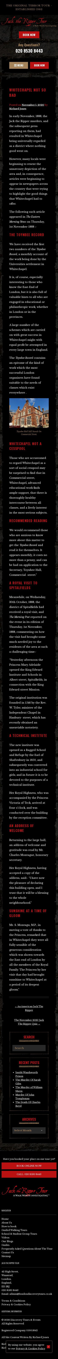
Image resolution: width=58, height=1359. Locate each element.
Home (5, 1219)
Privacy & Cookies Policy (16, 1304)
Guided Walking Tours (14, 1230)
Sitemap (6, 1256)
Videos (5, 1237)
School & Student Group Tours (19, 1233)
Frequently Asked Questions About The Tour (27, 1248)
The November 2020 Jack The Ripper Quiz (29, 1022)
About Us (7, 1222)
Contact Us (8, 1252)
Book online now (29, 1165)
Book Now (29, 35)
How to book (9, 1226)
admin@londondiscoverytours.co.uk (30, 1294)
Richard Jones (17, 108)
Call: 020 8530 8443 (29, 1174)
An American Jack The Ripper (29, 1008)
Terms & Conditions (13, 1300)
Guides (5, 1245)
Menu (20, 65)
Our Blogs (7, 1241)
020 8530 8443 (29, 51)
